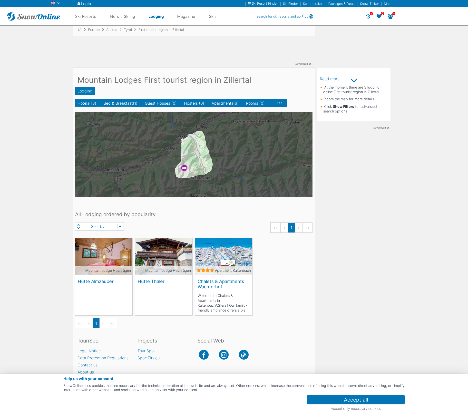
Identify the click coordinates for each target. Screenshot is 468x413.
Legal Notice (89, 350)
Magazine (186, 16)
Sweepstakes (313, 4)
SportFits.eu (148, 357)
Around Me (311, 16)
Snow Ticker (369, 4)
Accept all (356, 400)
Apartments (225, 103)
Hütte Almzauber (96, 281)
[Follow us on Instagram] (224, 355)
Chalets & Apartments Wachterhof (221, 284)
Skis (212, 16)
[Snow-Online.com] (33, 16)
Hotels (87, 103)
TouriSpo (145, 350)
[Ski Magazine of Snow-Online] (244, 355)
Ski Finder (290, 4)
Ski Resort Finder (265, 3)
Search (304, 16)
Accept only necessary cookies (356, 408)
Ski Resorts (85, 16)
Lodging (85, 91)
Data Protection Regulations (103, 357)
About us (86, 372)
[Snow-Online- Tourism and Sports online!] (82, 29)
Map (387, 4)
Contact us (88, 365)
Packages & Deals (341, 4)
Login (86, 3)
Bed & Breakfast (120, 103)
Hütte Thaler (151, 281)
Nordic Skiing (122, 16)
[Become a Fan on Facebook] (204, 355)
